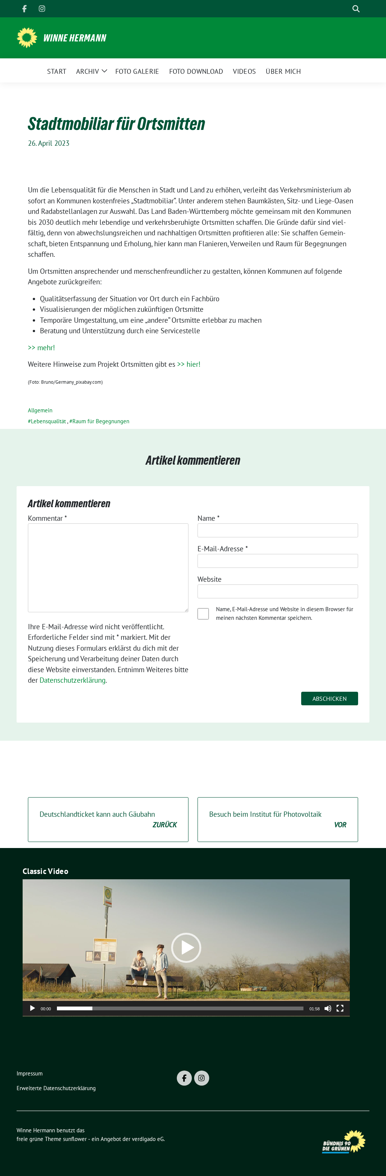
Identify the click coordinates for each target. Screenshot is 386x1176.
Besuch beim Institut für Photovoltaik (277, 820)
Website (210, 579)
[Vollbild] (340, 1008)
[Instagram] (41, 8)
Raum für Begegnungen (100, 421)
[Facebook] (24, 8)
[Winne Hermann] (27, 36)
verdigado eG (148, 1138)
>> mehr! (41, 347)
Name (209, 518)
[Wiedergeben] (32, 1008)
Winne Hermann (74, 38)
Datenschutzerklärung (73, 680)
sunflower (75, 1138)
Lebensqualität (48, 421)
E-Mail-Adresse (223, 548)
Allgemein (40, 410)
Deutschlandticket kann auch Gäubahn (108, 820)
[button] (186, 948)
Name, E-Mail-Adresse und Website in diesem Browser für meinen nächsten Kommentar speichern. (284, 613)
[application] (186, 947)
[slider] (180, 1008)
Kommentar (47, 518)
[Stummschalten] (328, 1008)
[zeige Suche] (356, 8)
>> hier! (189, 364)
